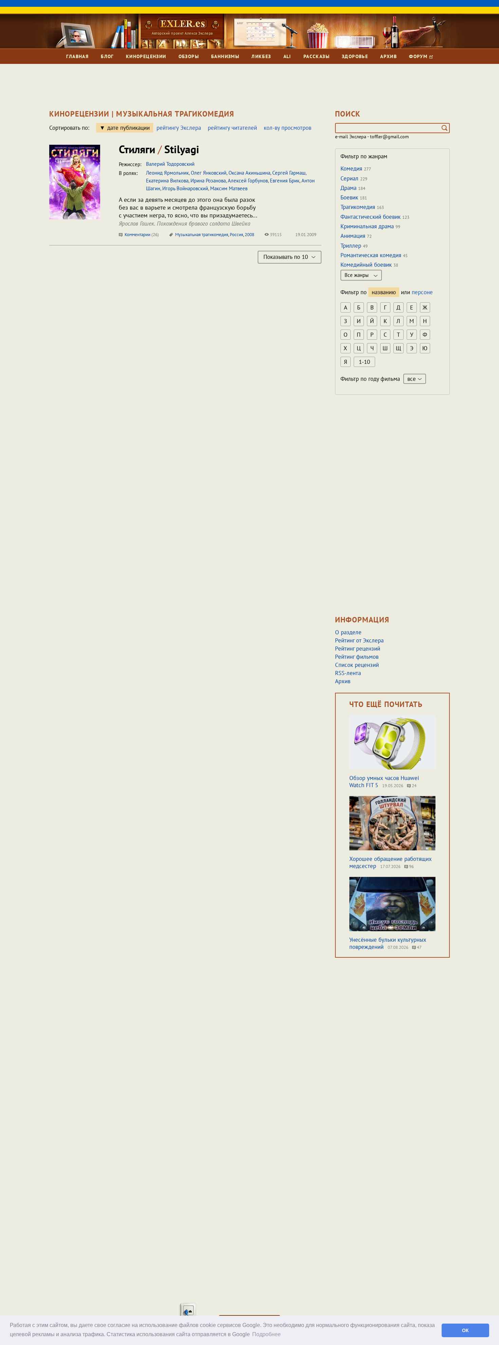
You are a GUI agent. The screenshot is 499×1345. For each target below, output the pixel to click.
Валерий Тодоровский (170, 164)
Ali (287, 56)
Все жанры (357, 275)
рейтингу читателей (232, 127)
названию (384, 292)
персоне (422, 292)
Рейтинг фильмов (356, 656)
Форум (419, 56)
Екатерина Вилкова (167, 180)
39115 (275, 234)
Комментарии (141, 234)
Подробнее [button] (266, 1334)
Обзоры (189, 56)
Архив (388, 56)
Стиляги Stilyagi (159, 149)
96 (411, 866)
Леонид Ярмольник (167, 173)
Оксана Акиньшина (249, 173)
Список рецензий (357, 665)
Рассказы (316, 56)
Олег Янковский (208, 173)
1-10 (364, 362)
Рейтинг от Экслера (359, 640)
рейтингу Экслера (178, 127)
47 (419, 947)
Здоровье (355, 56)
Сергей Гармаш (289, 173)
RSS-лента (348, 673)
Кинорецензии (146, 56)
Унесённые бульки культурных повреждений (387, 943)
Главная (77, 56)
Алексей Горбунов (248, 180)
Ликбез (261, 56)
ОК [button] (465, 1330)
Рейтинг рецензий (357, 648)
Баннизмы (225, 56)
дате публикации (128, 127)
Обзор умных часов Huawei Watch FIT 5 (384, 781)
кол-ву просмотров (287, 127)
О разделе (348, 632)
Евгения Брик (284, 180)
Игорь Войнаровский (185, 188)
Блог (107, 56)
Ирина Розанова (208, 180)
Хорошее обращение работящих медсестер (390, 862)
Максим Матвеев (228, 188)
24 (414, 786)
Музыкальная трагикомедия (201, 234)
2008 (249, 234)
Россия (236, 234)
